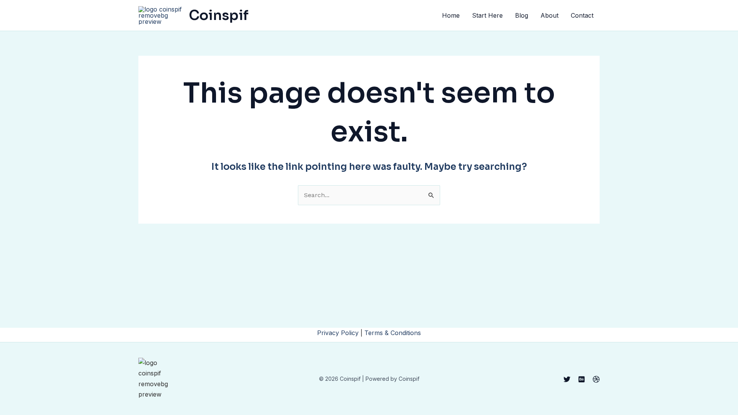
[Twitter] (566, 379)
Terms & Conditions (392, 333)
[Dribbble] (596, 379)
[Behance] (581, 379)
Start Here (487, 15)
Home (451, 15)
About (549, 15)
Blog (521, 15)
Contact (582, 15)
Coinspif (219, 15)
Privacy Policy (338, 333)
